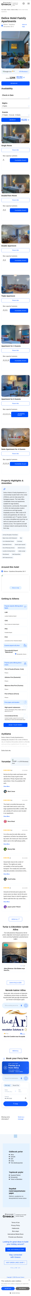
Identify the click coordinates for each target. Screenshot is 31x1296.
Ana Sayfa (3, 9)
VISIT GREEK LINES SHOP (15, 1262)
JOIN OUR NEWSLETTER (15, 1249)
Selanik (13, 1156)
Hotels (8, 9)
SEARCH (12, 120)
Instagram (10, 1271)
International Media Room (15, 1234)
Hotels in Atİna (14, 9)
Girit (12, 1158)
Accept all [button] (8, 1288)
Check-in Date (8, 95)
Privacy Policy (15, 1225)
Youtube (17, 1271)
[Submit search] (26, 1005)
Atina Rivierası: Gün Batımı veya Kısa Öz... (14, 969)
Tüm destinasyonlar (17, 1163)
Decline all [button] (22, 1288)
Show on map (15, 587)
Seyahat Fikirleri (16, 1175)
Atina (12, 1154)
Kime (20, 1089)
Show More (7, 786)
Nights (4, 103)
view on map (24, 25)
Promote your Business (15, 1237)
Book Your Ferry (15, 725)
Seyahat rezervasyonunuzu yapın (17, 1191)
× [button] (29, 1280)
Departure (7, 1096)
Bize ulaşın (15, 1231)
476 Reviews (23, 71)
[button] (15, 1293)
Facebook (7, 1271)
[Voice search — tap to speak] (21, 1005)
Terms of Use (16, 1222)
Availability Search (20, 160)
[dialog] (15, 1287)
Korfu (12, 1161)
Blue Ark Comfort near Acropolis (14, 1036)
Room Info (15, 150)
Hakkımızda (15, 1228)
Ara (16, 1104)
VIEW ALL (14, 919)
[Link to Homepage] (6, 4)
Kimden (6, 1089)
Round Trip (16, 1085)
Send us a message (21, 1118)
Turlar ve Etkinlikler (16, 1179)
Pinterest (20, 1271)
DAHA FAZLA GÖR (15, 982)
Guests (5, 112)
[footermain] (15, 1136)
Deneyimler (14, 1177)
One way (7, 1085)
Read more (4, 1285)
